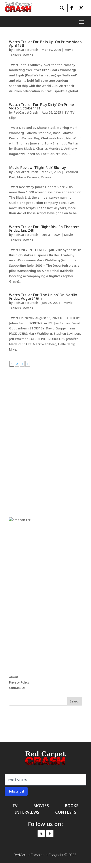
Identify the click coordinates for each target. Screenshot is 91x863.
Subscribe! (16, 791)
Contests (65, 813)
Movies (28, 55)
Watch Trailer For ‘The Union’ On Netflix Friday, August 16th (43, 296)
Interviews (27, 813)
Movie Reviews (28, 177)
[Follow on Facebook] (71, 8)
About (13, 677)
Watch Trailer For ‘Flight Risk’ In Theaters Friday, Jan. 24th (44, 228)
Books (71, 806)
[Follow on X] (81, 8)
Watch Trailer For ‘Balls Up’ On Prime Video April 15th (45, 43)
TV (66, 112)
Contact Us (17, 688)
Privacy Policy (19, 682)
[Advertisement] (45, 432)
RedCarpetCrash (25, 50)
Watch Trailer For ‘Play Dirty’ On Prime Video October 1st (41, 106)
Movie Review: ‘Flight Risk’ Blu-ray (37, 167)
